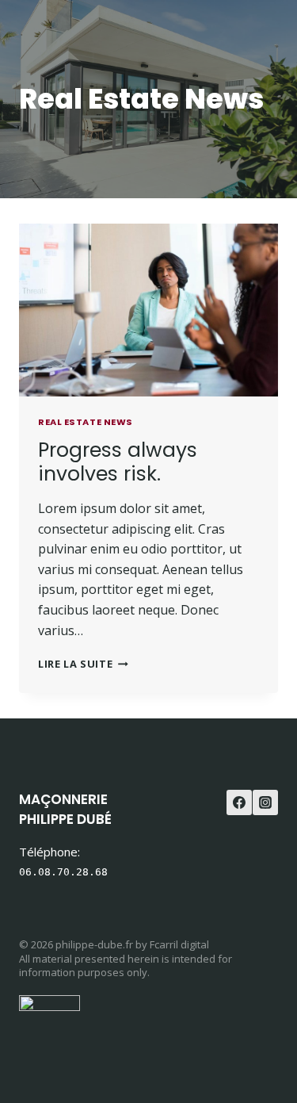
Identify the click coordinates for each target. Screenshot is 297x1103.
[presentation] (148, 310)
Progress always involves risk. (117, 462)
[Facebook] (239, 802)
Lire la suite (83, 664)
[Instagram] (265, 802)
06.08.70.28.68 (63, 872)
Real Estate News (85, 422)
